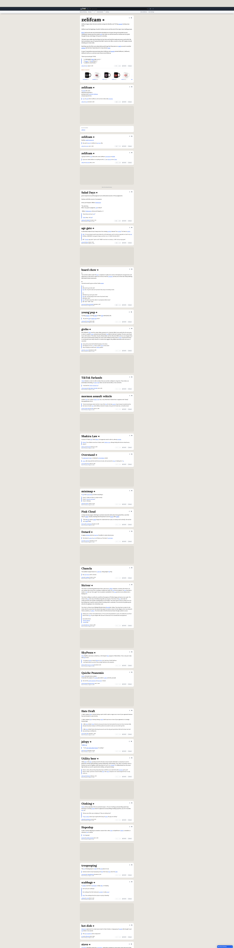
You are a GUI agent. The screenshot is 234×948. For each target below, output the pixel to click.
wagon (95, 399)
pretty (94, 519)
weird (95, 382)
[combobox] (119, 9)
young (92, 318)
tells (91, 494)
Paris (101, 660)
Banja (87, 242)
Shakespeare (98, 202)
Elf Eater (88, 463)
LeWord (87, 503)
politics (92, 611)
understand (85, 458)
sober (86, 517)
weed (106, 816)
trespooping (83, 874)
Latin (98, 571)
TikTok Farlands (84, 388)
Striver (82, 625)
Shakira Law (83, 446)
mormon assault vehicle (85, 408)
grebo (82, 350)
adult (95, 315)
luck (82, 931)
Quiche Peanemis (84, 683)
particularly (94, 885)
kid (100, 571)
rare (87, 832)
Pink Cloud (83, 524)
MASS (92, 59)
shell (120, 46)
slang (89, 332)
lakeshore (88, 776)
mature (119, 231)
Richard (84, 442)
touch (111, 517)
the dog (88, 321)
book (90, 660)
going (90, 538)
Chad (93, 724)
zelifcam (83, 66)
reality (117, 517)
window (83, 48)
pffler (87, 733)
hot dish (82, 936)
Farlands (94, 385)
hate (87, 724)
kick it (89, 143)
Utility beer (83, 776)
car (86, 745)
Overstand (83, 463)
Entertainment (100, 12)
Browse (89, 12)
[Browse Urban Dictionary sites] (84, 8)
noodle (88, 933)
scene (92, 334)
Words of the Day (83, 12)
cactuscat (87, 350)
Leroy (84, 461)
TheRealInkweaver (90, 874)
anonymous (87, 540)
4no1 (87, 66)
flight (97, 660)
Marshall (108, 607)
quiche (89, 681)
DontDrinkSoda (88, 819)
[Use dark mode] (153, 9)
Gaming (107, 12)
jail (94, 214)
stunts (96, 748)
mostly (88, 494)
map (83, 494)
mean (120, 337)
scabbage (83, 898)
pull (87, 748)
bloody (97, 347)
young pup (83, 321)
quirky (105, 678)
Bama (82, 32)
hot (91, 933)
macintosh (91, 94)
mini (98, 399)
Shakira (106, 442)
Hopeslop (83, 838)
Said (98, 382)
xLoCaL (87, 146)
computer (110, 276)
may (113, 590)
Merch (130, 66)
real (131, 234)
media (96, 678)
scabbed (84, 885)
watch (128, 231)
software (96, 94)
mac (100, 143)
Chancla (82, 577)
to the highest (101, 458)
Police (82, 807)
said (91, 217)
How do (88, 499)
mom (85, 574)
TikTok (82, 381)
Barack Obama (86, 620)
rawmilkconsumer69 (89, 838)
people (120, 24)
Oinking (82, 819)
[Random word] (147, 9)
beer (85, 762)
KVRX (92, 408)
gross (108, 892)
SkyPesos (83, 665)
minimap (82, 503)
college (110, 588)
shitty (83, 745)
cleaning (121, 770)
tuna (86, 933)
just (89, 318)
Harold (84, 622)
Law (91, 439)
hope (85, 816)
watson (86, 750)
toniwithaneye (89, 524)
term (86, 399)
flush (102, 872)
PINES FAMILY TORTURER (92, 388)
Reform (97, 439)
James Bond (91, 748)
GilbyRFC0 (88, 220)
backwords (91, 140)
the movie (99, 681)
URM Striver (87, 625)
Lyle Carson (88, 162)
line (106, 404)
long (95, 535)
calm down (110, 538)
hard (84, 657)
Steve (108, 771)
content (109, 231)
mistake (119, 439)
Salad (84, 217)
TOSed (115, 159)
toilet (95, 869)
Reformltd (89, 446)
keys (97, 275)
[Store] (150, 9)
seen (111, 830)
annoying (111, 99)
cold (97, 208)
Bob (83, 289)
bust (82, 810)
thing (109, 872)
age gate (83, 242)
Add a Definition (143, 12)
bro (97, 385)
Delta (82, 656)
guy (101, 34)
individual (88, 535)
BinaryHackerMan (90, 304)
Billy (83, 234)
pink (87, 521)
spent (87, 99)
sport (102, 719)
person (87, 315)
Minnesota (83, 929)
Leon (87, 101)
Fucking (86, 239)
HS (86, 592)
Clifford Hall (88, 936)
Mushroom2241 (91, 683)
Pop (107, 334)
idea (114, 461)
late (102, 315)
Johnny (87, 816)
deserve (109, 159)
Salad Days (83, 220)
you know (92, 499)
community (107, 156)
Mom (84, 895)
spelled (87, 140)
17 (93, 345)
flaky (101, 885)
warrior (114, 404)
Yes (83, 99)
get (92, 61)
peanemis (93, 681)
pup (95, 318)
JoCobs (87, 898)
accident (101, 892)
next (101, 869)
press (86, 61)
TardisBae (87, 577)
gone (109, 48)
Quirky (82, 676)
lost (97, 535)
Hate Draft (83, 733)
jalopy (82, 750)
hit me (88, 574)
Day (93, 406)
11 (123, 461)
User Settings (151, 12)
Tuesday (113, 765)
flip (109, 571)
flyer (108, 656)
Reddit (113, 156)
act (84, 869)
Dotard (82, 540)
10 (84, 835)
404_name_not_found (90, 665)
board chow (83, 304)
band (102, 345)
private (83, 91)
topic (90, 458)
